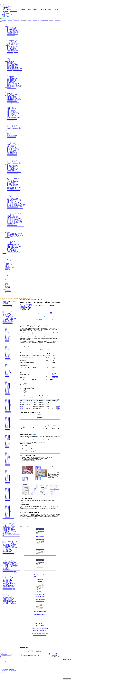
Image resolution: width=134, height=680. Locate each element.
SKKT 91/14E (7, 472)
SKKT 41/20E (7, 454)
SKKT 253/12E (7, 506)
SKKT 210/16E (7, 495)
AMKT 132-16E (51, 316)
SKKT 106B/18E (7, 392)
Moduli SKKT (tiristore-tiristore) (12, 30)
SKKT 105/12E (7, 477)
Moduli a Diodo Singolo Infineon (12, 52)
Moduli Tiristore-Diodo (8, 264)
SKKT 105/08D (7, 476)
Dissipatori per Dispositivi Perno (12, 126)
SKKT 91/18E (7, 474)
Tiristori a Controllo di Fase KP (12, 66)
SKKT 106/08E (7, 383)
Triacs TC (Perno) (10, 93)
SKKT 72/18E (7, 366)
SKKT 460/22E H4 (8, 434)
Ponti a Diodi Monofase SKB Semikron (13, 117)
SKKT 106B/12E (7, 389)
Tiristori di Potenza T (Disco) (11, 62)
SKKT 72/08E (7, 362)
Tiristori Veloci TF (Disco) (11, 76)
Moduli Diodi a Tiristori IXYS (12, 42)
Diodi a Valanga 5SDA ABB (11, 108)
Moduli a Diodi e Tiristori (9, 37)
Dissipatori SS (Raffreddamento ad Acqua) (14, 128)
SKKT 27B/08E (7, 336)
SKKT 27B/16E (7, 339)
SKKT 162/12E (7, 407)
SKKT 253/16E (7, 508)
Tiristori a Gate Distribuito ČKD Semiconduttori (15, 208)
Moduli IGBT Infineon (10, 60)
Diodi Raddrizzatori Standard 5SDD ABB (14, 99)
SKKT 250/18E (7, 421)
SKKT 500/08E (7, 513)
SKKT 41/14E (7, 451)
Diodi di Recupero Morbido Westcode (13, 102)
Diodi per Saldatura (8, 274)
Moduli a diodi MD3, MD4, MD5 (12, 46)
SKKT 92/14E (7, 376)
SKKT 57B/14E (7, 356)
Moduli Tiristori (7, 263)
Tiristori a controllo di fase (40, 536)
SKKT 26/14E (7, 446)
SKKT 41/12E (7, 450)
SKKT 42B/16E (7, 347)
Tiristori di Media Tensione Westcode (13, 211)
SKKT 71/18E (7, 468)
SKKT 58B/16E (7, 361)
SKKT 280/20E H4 (8, 425)
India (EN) (34, 9)
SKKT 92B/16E (7, 381)
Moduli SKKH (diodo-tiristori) (12, 40)
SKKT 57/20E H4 (8, 359)
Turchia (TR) (40, 9)
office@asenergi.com (5, 12)
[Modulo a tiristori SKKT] (24, 306)
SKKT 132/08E (7, 399)
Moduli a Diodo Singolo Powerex (12, 55)
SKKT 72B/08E (7, 367)
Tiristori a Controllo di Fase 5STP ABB (13, 67)
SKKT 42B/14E (7, 346)
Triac (5, 92)
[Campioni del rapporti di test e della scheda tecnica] (39, 496)
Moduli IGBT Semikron (11, 59)
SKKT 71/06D (7, 464)
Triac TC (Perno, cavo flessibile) (12, 94)
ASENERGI (7, 277)
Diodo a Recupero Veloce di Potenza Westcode (14, 219)
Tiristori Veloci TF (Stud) (11, 77)
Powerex (6, 240)
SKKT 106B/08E (7, 388)
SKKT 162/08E (7, 406)
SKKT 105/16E (7, 479)
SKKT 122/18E (7, 398)
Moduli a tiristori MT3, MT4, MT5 (12, 27)
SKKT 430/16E (7, 510)
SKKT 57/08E (7, 349)
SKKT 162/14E (7, 408)
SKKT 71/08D (7, 465)
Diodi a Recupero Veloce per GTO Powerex (14, 246)
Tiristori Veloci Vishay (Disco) (12, 79)
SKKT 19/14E (7, 441)
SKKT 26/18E (7, 448)
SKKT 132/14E (7, 401)
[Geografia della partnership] (22, 502)
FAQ (5, 292)
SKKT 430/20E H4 (8, 511)
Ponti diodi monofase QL (11, 120)
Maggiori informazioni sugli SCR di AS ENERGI (31, 655)
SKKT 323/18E (7, 429)
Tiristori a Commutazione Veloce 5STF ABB (14, 85)
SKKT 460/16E (7, 433)
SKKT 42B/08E (7, 344)
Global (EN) (7, 9)
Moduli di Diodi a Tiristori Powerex (13, 43)
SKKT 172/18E (7, 414)
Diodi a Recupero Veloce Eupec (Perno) (9, 571)
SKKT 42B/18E (7, 348)
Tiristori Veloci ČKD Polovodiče (12, 78)
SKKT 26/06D (7, 443)
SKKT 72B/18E (7, 371)
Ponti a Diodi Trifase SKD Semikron (13, 118)
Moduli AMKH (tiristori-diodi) (12, 39)
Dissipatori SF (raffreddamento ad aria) (13, 127)
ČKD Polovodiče (7, 232)
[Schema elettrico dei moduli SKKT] (26, 305)
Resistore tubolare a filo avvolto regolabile (9, 603)
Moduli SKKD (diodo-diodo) (11, 49)
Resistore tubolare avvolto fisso (8, 602)
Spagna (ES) (54, 9)
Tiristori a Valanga (8, 87)
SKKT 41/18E (7, 453)
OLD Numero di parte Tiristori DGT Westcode (14, 222)
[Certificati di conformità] (50, 479)
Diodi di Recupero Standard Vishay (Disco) (14, 189)
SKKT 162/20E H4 (8, 411)
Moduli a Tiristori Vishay (11, 194)
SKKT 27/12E (7, 333)
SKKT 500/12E (7, 514)
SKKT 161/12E (7, 488)
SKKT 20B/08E (7, 328)
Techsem (6, 284)
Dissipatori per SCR (8, 124)
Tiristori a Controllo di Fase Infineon (13, 69)
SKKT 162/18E (7, 410)
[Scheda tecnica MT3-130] (58, 409)
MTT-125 (21, 406)
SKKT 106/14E (7, 385)
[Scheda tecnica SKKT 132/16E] (55, 377)
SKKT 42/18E (7, 343)
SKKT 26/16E (7, 447)
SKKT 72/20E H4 (8, 372)
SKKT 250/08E (7, 417)
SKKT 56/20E (7, 462)
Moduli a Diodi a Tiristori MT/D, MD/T (13, 38)
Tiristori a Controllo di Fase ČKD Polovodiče (14, 68)
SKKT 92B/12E (7, 379)
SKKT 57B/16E (7, 357)
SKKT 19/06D (7, 438)
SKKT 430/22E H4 (8, 512)
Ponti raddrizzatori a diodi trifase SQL (13, 122)
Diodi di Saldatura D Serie (11, 110)
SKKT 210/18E (7, 496)
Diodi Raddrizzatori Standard (9, 95)
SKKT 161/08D (7, 487)
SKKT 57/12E (7, 350)
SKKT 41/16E (7, 452)
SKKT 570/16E (7, 436)
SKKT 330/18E (7, 432)
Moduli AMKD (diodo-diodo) (12, 48)
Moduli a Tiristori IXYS (11, 35)
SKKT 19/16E (7, 442)
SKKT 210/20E (7, 497)
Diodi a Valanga (7, 106)
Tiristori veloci (40, 546)
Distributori (5, 7)
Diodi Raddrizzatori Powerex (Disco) (13, 105)
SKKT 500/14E (7, 515)
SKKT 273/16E (7, 423)
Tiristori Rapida (7, 269)
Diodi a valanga (40, 581)
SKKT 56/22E (7, 463)
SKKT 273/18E (7, 424)
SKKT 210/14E (7, 494)
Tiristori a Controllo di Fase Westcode (13, 71)
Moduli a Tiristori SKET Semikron (12, 31)
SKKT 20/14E (7, 326)
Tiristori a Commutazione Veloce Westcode (14, 86)
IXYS (6, 282)
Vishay (6, 186)
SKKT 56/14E (7, 459)
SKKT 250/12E (7, 418)
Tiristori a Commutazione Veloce (10, 82)
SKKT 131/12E (7, 482)
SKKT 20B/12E (7, 329)
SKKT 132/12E (7, 400)
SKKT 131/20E (7, 485)
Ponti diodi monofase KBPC (11, 157)
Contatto (55, 654)
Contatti (4, 256)
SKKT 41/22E (7, 455)
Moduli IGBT (7, 58)
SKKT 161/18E (7, 491)
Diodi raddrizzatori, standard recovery (40, 576)
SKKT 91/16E (7, 473)
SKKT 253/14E (7, 507)
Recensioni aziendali (8, 260)
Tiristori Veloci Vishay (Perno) (12, 80)
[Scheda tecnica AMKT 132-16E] (58, 402)
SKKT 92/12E (7, 375)
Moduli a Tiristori (7, 26)
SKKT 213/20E (7, 503)
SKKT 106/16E (7, 386)
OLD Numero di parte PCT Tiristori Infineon (14, 70)
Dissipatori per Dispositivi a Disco (12, 125)
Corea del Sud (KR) (13, 11)
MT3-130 (21, 408)
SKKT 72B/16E (7, 370)
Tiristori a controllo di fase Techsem (12, 65)
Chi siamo (4, 253)
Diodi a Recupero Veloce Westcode (12, 216)
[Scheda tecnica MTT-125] (58, 407)
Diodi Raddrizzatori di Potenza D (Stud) (13, 97)
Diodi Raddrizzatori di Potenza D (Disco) (13, 96)
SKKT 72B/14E (7, 369)
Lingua (5, 18)
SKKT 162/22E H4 (8, 412)
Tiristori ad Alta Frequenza (9, 89)
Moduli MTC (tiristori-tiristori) (12, 28)
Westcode (6, 283)
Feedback (6, 259)
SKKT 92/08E (7, 374)
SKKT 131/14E (7, 483)
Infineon (6, 175)
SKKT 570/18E (7, 437)
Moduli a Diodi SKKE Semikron (12, 50)
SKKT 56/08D (7, 457)
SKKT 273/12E (7, 422)
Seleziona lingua (5, 8)
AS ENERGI (6, 13)
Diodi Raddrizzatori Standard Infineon (13, 100)
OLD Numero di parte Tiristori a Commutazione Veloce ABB (17, 204)
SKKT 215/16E (7, 415)
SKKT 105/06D (7, 475)
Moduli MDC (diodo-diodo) (11, 47)
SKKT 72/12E (7, 363)
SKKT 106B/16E (7, 391)
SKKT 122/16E (7, 397)
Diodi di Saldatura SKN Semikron (12, 112)
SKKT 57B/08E (7, 354)
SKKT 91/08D (7, 470)
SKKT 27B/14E (7, 338)
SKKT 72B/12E (7, 368)
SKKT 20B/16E (7, 331)
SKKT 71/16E (7, 467)
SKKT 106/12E (7, 384)
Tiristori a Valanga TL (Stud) (11, 88)
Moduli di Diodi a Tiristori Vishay (12, 44)
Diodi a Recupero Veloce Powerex (12, 247)
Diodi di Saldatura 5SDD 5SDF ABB (13, 113)
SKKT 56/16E (7, 460)
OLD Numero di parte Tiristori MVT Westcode (14, 221)
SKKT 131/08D (7, 481)
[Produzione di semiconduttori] (27, 473)
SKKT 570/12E (7, 435)
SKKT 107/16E (7, 393)
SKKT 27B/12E (7, 337)
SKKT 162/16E (7, 409)
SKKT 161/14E (7, 489)
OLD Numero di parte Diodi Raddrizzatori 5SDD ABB (16, 205)
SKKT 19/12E (7, 440)
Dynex (6, 228)
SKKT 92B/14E (7, 380)
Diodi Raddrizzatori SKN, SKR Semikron (14, 98)
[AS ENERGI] (3, 4)
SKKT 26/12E (7, 445)
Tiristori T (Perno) (10, 133)
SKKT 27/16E (7, 335)
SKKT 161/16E (7, 490)
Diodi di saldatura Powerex (11, 115)
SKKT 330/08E (7, 430)
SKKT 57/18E (7, 353)
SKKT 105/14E (7, 478)
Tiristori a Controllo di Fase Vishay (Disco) (14, 187)
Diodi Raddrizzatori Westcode (12, 101)
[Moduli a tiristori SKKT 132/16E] (26, 304)
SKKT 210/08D (7, 492)
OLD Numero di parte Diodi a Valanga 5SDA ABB (11, 536)
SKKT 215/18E (7, 416)
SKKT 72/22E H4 (8, 373)
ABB (5, 197)
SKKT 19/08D (7, 439)
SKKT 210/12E (7, 493)
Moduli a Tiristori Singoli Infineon (12, 34)
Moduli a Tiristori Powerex (11, 249)
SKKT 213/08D (7, 499)
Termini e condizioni (54, 655)
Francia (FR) (47, 9)
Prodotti (4, 262)
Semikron (6, 164)
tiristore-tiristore (54, 370)
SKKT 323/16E (7, 428)
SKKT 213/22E (7, 504)
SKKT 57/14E (7, 351)
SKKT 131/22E (7, 486)
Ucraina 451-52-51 (7, 6)
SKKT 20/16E (7, 327)
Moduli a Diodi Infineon (11, 51)
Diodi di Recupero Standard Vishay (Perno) (10, 577)
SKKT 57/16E (7, 352)
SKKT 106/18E (7, 387)
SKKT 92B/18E (7, 382)
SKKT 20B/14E (7, 330)
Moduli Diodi (7, 265)
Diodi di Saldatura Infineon (11, 114)
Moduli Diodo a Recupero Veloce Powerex (14, 57)
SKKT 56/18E (7, 461)
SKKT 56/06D (7, 456)
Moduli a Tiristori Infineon (11, 33)
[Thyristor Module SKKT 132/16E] (40, 414)
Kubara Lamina (7, 237)
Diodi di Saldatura (8, 109)
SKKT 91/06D (7, 469)
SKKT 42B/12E (7, 345)
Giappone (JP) (51, 20)
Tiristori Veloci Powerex (11, 81)
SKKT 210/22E (7, 498)
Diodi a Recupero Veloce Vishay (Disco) (13, 190)
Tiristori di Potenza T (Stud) (11, 63)
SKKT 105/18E (7, 480)
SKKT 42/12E (7, 341)
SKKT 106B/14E (7, 390)
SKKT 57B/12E (7, 355)
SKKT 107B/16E (7, 394)
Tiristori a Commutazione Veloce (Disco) (13, 83)
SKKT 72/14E (7, 364)
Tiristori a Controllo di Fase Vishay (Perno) (14, 73)
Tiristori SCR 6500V (40, 567)
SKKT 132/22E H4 (8, 405)
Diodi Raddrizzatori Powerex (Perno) (13, 104)
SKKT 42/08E (7, 340)
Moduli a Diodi (7, 45)
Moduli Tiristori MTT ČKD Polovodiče (13, 32)
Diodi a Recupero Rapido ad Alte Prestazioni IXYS (15, 226)
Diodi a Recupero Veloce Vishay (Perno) (13, 193)
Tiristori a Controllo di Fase (9, 61)
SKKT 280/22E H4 (8, 426)
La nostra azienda (7, 254)
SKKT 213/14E (7, 501)
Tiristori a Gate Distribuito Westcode (13, 214)
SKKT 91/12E (7, 471)
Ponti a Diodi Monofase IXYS (12, 119)
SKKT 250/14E (7, 419)
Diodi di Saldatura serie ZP (11, 111)
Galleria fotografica (8, 291)
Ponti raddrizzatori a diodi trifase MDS (13, 123)
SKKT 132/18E (7, 403)
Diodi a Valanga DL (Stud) (11, 107)
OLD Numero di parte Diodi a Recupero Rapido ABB (16, 203)
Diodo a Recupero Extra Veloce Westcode (14, 218)
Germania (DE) (21, 9)
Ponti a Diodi (7, 116)
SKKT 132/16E (7, 402)
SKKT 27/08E (7, 332)
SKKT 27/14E (7, 334)
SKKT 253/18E (7, 509)
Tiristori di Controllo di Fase (9, 267)
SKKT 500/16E (7, 516)
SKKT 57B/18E (7, 358)
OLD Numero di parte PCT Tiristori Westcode (14, 220)
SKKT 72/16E (7, 365)
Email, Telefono (7, 257)
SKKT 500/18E (7, 517)
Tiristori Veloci (7, 75)
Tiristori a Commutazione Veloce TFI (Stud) (39, 635)
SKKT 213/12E (7, 500)
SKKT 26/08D (7, 444)
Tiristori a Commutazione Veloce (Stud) (13, 84)
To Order (31, 650)
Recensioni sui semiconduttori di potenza (9, 301)
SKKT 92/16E (7, 377)
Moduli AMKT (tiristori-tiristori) (12, 29)
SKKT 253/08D (7, 505)
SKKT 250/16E (7, 420)
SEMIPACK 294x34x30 (51, 313)
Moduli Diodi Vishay (10, 195)
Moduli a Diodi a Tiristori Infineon (12, 41)
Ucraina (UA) (12, 9)
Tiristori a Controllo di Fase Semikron (13, 64)
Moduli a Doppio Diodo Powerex (12, 56)
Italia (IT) (27, 9)
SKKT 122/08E (7, 395)
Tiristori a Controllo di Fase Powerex (13, 74)
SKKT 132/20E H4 (8, 404)
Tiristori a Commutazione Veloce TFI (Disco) (40, 630)
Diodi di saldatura (40, 591)
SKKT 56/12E (7, 458)
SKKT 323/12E (7, 427)
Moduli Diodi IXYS (10, 53)
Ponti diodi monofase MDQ (7, 581)
